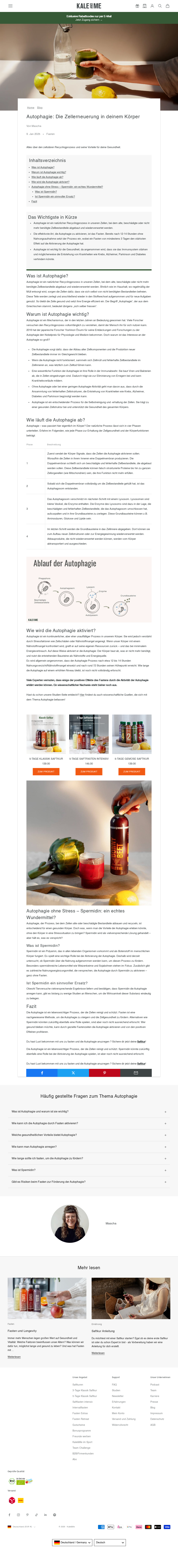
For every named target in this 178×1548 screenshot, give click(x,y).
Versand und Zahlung (124, 1419)
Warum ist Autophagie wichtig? (48, 172)
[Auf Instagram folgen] (18, 1515)
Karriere (154, 1396)
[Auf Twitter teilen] (73, 1073)
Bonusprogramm (81, 1431)
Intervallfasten (80, 1408)
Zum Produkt (46, 772)
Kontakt (116, 1408)
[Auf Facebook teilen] (42, 1073)
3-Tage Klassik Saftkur (84, 1390)
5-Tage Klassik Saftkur (84, 1396)
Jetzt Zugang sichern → (89, 20)
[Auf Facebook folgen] (9, 1515)
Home (30, 107)
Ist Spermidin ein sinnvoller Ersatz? (55, 196)
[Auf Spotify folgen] (54, 1515)
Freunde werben (81, 1436)
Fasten (50, 134)
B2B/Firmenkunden (83, 1454)
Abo (74, 1459)
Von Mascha (33, 126)
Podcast (154, 1385)
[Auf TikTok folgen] (36, 1515)
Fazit (34, 201)
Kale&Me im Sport (82, 1442)
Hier (82, 695)
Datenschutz (157, 1419)
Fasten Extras (80, 1413)
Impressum (156, 1413)
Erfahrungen (119, 1402)
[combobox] (72, 1542)
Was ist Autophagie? (42, 167)
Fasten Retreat (80, 1419)
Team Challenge (81, 1448)
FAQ (114, 1385)
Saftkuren (77, 1385)
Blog (39, 107)
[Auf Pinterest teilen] (104, 1073)
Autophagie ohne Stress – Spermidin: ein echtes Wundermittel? (67, 187)
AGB (152, 1425)
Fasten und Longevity (22, 1331)
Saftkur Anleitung (103, 1331)
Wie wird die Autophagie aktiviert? (50, 182)
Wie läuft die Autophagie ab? (47, 177)
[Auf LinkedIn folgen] (45, 1515)
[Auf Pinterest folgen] (27, 1515)
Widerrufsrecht (120, 1425)
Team (153, 1390)
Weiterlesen (14, 1357)
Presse (154, 1402)
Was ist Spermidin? (46, 191)
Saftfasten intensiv (82, 1402)
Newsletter (118, 1396)
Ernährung (97, 1324)
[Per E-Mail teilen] (136, 1073)
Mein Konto (118, 1413)
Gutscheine (78, 1425)
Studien (116, 1390)
